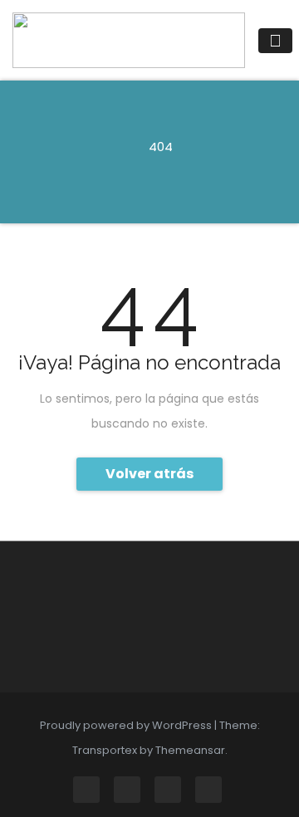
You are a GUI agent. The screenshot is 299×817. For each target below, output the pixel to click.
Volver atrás (149, 473)
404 (161, 146)
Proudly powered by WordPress (127, 725)
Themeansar (190, 750)
